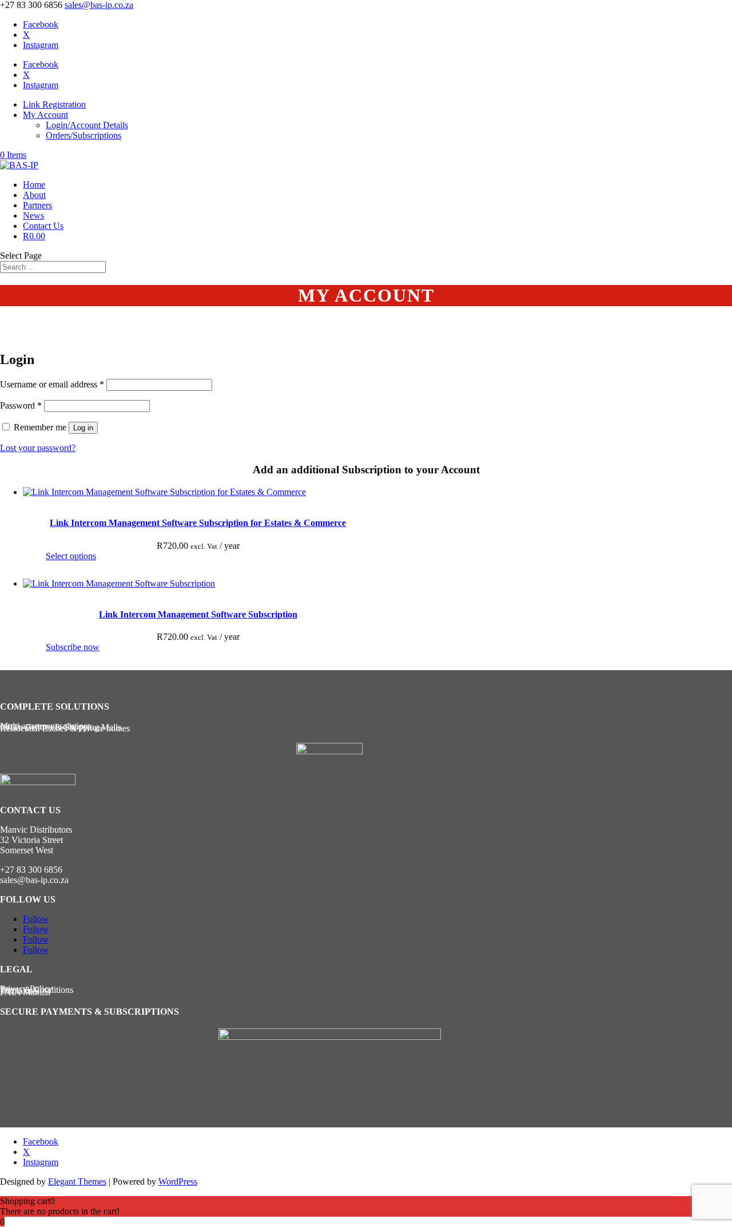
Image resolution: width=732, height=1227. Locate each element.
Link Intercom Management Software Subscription (198, 614)
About (34, 195)
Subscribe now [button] (73, 647)
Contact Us (43, 226)
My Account (45, 115)
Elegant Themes (77, 1181)
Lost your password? (37, 448)
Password (21, 405)
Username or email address (52, 384)
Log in (83, 427)
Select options (71, 556)
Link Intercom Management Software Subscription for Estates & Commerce (198, 523)
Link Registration (54, 104)
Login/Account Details (87, 125)
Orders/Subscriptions (83, 135)
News (33, 215)
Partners (37, 205)
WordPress (177, 1181)
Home (34, 184)
